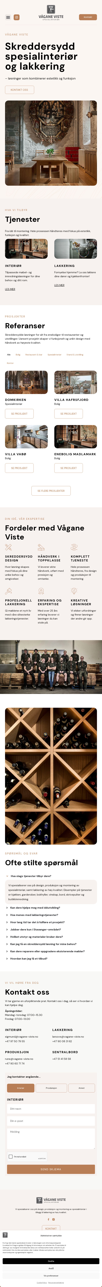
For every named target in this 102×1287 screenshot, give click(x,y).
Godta (51, 1261)
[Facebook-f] (48, 1219)
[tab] (8, 354)
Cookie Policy (42, 1283)
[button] (8, 17)
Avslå (51, 1268)
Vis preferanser (51, 1275)
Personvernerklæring (56, 1283)
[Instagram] (17, 17)
